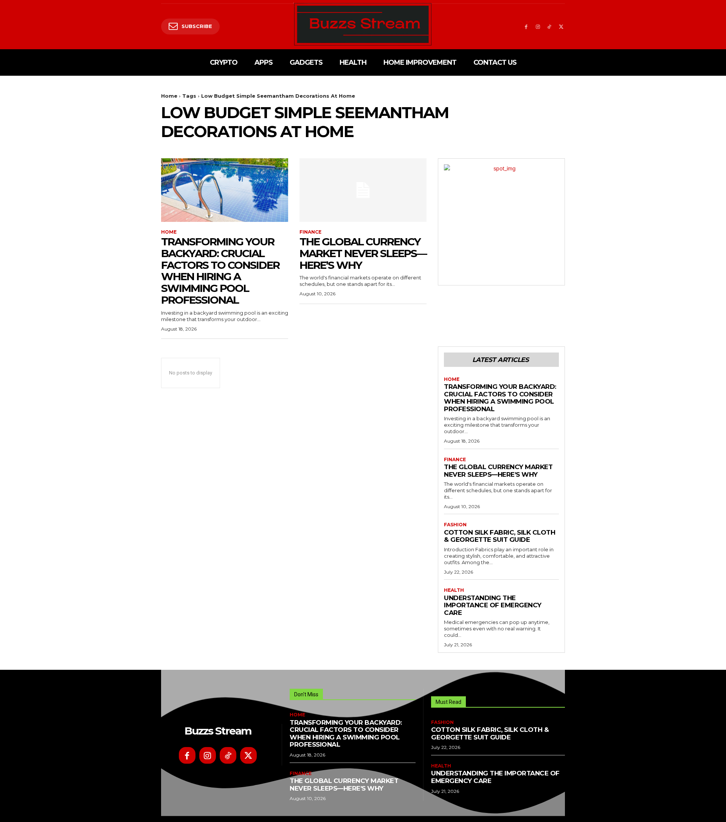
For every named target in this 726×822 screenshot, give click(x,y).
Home (169, 96)
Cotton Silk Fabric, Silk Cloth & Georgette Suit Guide (499, 536)
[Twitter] (561, 27)
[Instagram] (538, 27)
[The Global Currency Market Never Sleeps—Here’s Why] (363, 190)
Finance (310, 232)
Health (454, 590)
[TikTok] (549, 27)
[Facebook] (526, 27)
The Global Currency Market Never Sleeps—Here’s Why (363, 253)
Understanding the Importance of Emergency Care (492, 605)
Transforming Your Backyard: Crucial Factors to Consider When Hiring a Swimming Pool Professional (220, 270)
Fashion (455, 524)
